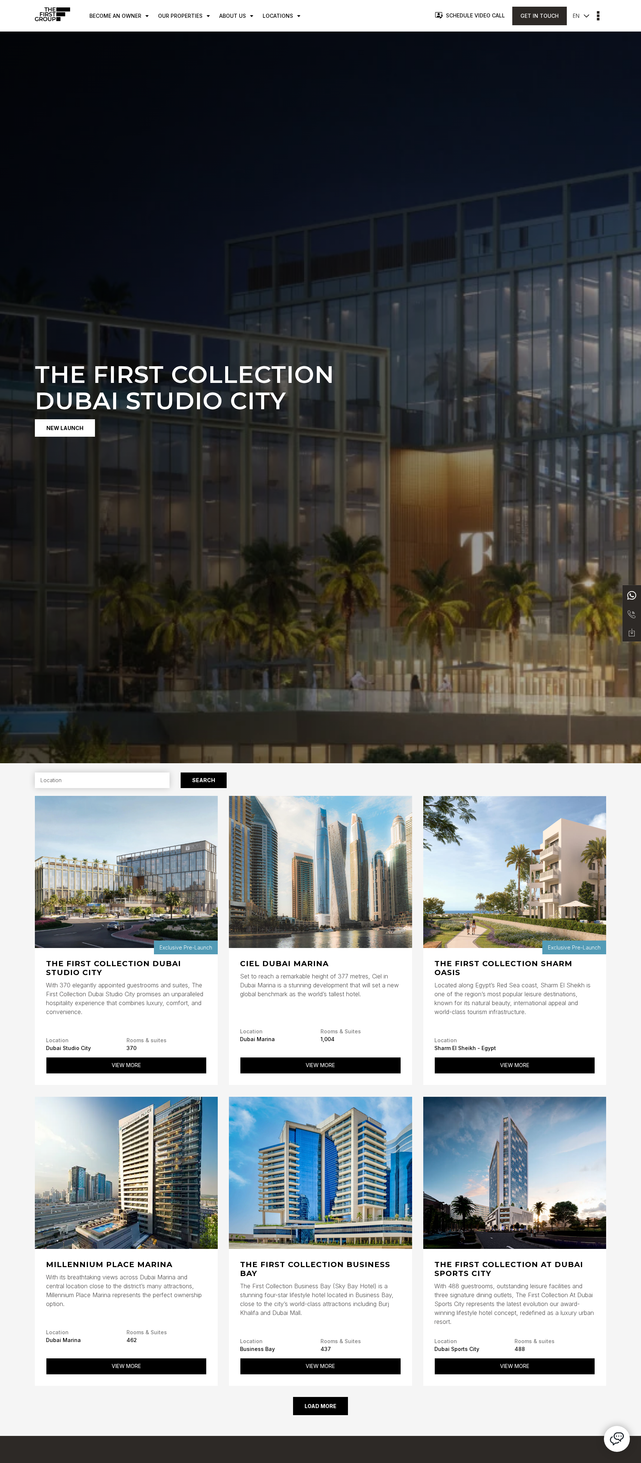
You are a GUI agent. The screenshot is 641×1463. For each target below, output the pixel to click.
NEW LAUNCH (64, 428)
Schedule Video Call (475, 15)
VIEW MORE (126, 1065)
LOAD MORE (320, 1406)
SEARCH (203, 780)
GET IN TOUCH (539, 16)
